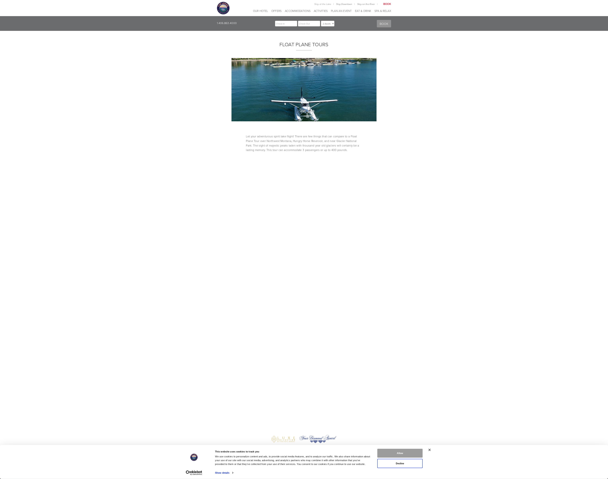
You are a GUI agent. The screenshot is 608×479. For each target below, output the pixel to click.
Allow (400, 453)
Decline (400, 463)
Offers (276, 11)
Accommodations (297, 11)
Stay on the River (366, 4)
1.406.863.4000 (227, 23)
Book (387, 4)
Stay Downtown (344, 4)
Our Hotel (260, 11)
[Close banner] (429, 450)
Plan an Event (341, 11)
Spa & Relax (382, 11)
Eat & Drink (363, 11)
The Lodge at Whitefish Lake (223, 8)
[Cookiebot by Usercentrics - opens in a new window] (194, 472)
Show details (222, 472)
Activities (321, 11)
